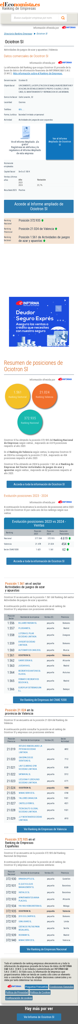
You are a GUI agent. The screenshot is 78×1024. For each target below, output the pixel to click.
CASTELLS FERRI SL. (27, 803)
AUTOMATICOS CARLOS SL (29, 650)
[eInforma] (14, 984)
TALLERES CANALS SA (28, 798)
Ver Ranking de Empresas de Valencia (45, 829)
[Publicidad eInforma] (39, 345)
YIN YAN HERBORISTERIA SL (30, 906)
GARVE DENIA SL (25, 660)
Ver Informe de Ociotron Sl (39, 1017)
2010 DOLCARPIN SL (27, 916)
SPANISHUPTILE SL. (27, 879)
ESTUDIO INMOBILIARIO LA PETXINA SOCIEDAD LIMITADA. (30, 749)
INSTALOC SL (24, 892)
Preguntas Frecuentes (36, 986)
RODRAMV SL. (24, 935)
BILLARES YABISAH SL (27, 623)
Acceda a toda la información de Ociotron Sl (39, 484)
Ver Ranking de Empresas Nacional (47, 949)
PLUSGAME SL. (24, 628)
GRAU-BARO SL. (25, 921)
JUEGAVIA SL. (24, 666)
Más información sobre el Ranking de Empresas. (38, 73)
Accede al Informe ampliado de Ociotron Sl (38, 206)
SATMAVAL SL (25, 774)
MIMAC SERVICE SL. (27, 793)
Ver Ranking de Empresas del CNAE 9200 (43, 700)
